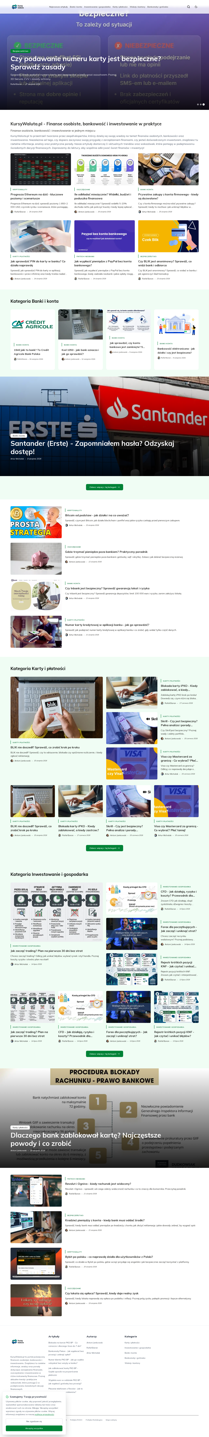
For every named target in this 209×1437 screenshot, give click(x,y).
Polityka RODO (76, 1420)
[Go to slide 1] (198, 104)
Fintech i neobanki (85, 256)
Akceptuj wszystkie (34, 1428)
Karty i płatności (120, 7)
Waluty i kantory (137, 7)
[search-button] (188, 6)
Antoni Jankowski (19, 1150)
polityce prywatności (44, 1414)
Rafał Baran (16, 84)
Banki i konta (76, 7)
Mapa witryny (111, 1420)
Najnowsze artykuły (58, 7)
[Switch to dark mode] (196, 6)
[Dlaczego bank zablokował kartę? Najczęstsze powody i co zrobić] (104, 1118)
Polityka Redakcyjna (94, 1420)
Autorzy (92, 1336)
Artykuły (53, 1336)
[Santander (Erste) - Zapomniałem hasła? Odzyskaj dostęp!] (104, 426)
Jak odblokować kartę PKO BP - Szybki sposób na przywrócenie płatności (63, 1371)
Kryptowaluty (20, 189)
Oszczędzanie (83, 189)
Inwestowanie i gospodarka (97, 7)
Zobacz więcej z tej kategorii (102, 487)
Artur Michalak (17, 458)
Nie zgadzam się (34, 1421)
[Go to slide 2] (201, 104)
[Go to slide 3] (204, 104)
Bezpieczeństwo (20, 51)
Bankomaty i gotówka (157, 7)
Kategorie (131, 1336)
